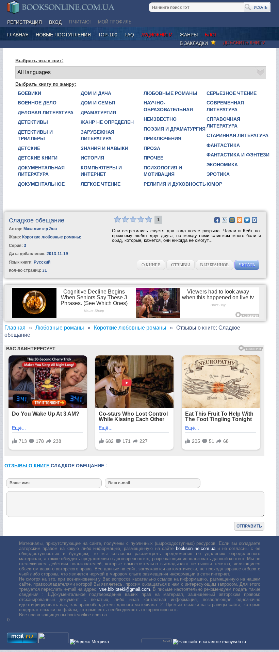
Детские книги (38, 158)
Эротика (218, 174)
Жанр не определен (107, 122)
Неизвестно (160, 119)
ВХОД (55, 22)
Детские (29, 148)
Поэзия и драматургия (175, 129)
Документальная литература (41, 171)
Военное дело (37, 102)
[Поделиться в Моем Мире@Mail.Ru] (232, 220)
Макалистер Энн (40, 229)
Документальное (41, 184)
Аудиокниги (157, 34)
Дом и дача (96, 93)
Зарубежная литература (97, 135)
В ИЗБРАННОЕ (214, 264)
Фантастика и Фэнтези (238, 154)
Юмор (214, 184)
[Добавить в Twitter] (247, 220)
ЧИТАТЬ (247, 264)
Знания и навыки (104, 148)
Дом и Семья (98, 102)
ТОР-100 (107, 34)
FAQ (129, 34)
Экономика (222, 164)
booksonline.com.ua (195, 548)
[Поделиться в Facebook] (217, 220)
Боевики (29, 93)
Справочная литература (223, 122)
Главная (18, 34)
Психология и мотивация (163, 171)
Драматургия (98, 112)
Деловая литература (45, 112)
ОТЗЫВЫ (180, 264)
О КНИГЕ (151, 264)
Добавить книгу (244, 42)
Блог (211, 34)
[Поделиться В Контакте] (254, 220)
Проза (152, 148)
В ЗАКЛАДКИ (195, 43)
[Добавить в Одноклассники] (239, 220)
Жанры (189, 34)
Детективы (33, 122)
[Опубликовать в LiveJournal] (224, 220)
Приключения (162, 138)
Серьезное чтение (232, 93)
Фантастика (223, 145)
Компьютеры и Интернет (101, 171)
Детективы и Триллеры (35, 135)
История (92, 158)
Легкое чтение (100, 184)
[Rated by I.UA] (53, 641)
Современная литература (225, 106)
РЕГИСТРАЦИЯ (24, 22)
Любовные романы (170, 93)
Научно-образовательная (168, 106)
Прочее (153, 158)
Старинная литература (237, 135)
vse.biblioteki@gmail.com (124, 589)
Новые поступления (63, 34)
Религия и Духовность (175, 184)
